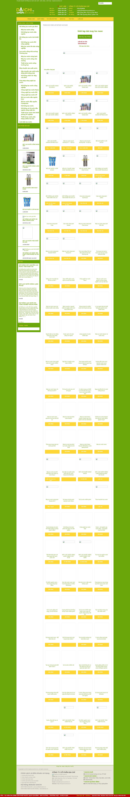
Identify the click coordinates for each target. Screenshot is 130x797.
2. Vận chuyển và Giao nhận (28, 777)
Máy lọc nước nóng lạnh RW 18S (101, 224)
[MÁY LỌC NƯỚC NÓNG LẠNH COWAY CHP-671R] (69, 547)
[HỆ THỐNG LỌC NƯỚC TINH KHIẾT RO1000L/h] (102, 161)
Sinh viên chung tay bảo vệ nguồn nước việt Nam (52, 748)
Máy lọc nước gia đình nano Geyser (68, 417)
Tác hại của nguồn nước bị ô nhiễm (101, 555)
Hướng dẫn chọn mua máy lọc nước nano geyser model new (101, 363)
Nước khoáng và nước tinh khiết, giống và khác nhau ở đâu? (52, 528)
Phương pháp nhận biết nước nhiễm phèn (52, 693)
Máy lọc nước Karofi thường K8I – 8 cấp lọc (85, 141)
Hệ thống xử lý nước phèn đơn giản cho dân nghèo (69, 528)
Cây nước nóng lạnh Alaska (68, 224)
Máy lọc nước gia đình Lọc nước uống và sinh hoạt (69, 446)
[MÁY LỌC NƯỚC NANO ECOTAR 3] (52, 78)
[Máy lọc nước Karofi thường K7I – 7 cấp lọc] (69, 133)
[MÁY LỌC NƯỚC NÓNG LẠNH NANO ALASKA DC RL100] (102, 464)
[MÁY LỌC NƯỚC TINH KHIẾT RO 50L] (102, 712)
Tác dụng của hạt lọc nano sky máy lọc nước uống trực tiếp (101, 253)
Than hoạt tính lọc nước (101, 499)
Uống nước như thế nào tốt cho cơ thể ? (52, 279)
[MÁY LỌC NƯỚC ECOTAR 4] (69, 78)
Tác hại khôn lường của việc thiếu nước (101, 610)
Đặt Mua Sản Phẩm (85, 36)
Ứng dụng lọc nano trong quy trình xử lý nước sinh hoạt (101, 584)
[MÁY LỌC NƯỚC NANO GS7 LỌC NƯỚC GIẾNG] (52, 105)
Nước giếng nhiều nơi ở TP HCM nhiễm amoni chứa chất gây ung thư (101, 666)
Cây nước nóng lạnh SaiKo (101, 196)
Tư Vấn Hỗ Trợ (52, 19)
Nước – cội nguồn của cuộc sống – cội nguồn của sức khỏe (101, 528)
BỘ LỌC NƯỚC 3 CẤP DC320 (52, 169)
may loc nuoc (60, 766)
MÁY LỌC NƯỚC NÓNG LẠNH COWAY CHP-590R (85, 556)
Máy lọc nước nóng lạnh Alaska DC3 (52, 500)
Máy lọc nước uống (27, 29)
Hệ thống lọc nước (27, 106)
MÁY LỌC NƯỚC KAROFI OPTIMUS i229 (101, 114)
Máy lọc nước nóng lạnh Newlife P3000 (52, 252)
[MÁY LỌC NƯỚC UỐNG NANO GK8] (85, 105)
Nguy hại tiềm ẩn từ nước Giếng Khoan (101, 390)
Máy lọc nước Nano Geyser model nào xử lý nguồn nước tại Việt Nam (85, 418)
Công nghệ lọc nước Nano (30, 90)
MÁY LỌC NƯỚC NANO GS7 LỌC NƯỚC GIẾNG (52, 114)
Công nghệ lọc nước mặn (85, 527)
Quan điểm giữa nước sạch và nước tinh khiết (69, 279)
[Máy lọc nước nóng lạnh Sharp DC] (69, 243)
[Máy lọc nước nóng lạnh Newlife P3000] (52, 243)
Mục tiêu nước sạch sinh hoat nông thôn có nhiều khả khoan (68, 584)
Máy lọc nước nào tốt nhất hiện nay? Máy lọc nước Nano (52, 473)
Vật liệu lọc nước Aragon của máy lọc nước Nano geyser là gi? (101, 418)
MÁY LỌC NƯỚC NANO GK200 (85, 472)
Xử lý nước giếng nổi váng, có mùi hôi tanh (52, 610)
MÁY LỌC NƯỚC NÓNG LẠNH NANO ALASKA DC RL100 (101, 473)
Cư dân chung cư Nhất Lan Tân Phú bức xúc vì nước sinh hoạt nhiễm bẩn (85, 391)
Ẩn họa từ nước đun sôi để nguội (68, 390)
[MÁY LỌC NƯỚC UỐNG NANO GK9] (85, 78)
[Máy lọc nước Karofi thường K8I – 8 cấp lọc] (85, 133)
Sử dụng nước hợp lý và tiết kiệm (101, 693)
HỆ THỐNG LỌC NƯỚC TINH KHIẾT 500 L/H (52, 196)
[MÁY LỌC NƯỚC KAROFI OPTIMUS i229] (102, 105)
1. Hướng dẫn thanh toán (27, 775)
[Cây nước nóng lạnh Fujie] (52, 216)
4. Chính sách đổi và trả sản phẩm (29, 780)
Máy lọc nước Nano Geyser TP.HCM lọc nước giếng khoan (85, 446)
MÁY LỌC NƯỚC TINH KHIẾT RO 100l (69, 748)
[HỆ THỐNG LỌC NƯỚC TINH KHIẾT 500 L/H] (52, 188)
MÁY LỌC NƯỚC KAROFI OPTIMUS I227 (52, 141)
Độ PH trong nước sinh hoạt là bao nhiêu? (69, 638)
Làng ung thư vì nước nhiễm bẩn (85, 334)
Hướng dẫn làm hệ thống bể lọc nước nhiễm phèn (68, 610)
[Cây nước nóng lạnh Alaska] (69, 216)
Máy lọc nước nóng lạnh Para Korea (85, 224)
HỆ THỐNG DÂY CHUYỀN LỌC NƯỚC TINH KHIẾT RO (28, 265)
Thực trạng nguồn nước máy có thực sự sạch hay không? (85, 363)
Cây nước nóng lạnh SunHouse (85, 196)
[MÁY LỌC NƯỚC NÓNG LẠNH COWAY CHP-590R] (85, 547)
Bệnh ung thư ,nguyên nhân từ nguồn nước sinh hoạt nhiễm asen (68, 308)
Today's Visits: (22, 329)
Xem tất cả (20, 322)
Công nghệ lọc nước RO (29, 92)
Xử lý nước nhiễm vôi (68, 665)
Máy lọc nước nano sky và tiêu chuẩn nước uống (52, 307)
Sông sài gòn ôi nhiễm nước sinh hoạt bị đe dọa (85, 307)
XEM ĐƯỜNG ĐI (82, 43)
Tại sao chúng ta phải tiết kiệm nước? (52, 665)
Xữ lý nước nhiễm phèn (85, 499)
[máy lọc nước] (25, 14)
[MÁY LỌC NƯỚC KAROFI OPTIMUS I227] (52, 133)
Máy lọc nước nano (101, 444)
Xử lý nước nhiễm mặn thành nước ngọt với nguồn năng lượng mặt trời (85, 612)
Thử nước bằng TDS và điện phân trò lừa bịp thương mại (85, 253)
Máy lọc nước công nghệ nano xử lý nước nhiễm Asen (52, 363)
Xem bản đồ (80, 795)
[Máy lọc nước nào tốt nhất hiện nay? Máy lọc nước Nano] (52, 462)
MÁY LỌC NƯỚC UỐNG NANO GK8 (85, 114)
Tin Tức (71, 19)
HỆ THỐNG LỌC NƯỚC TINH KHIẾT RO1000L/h (101, 169)
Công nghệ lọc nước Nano (85, 279)
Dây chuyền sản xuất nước (28, 68)
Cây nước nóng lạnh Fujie (52, 224)
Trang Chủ (31, 19)
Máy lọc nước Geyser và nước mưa (101, 334)
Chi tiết (21, 279)
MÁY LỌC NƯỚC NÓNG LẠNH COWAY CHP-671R (68, 556)
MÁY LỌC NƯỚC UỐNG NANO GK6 (68, 114)
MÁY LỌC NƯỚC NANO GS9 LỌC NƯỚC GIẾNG (101, 86)
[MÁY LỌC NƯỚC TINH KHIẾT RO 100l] (69, 740)
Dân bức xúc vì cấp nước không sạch (85, 583)
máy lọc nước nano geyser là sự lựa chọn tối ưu (52, 418)
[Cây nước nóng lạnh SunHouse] (85, 188)
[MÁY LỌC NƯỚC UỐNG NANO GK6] (69, 105)
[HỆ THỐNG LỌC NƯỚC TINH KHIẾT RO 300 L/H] (69, 185)
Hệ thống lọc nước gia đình (28, 26)
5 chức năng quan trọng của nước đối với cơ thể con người (85, 694)
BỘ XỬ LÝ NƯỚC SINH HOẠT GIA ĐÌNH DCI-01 (68, 169)
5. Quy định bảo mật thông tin (28, 782)
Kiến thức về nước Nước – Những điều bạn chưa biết (85, 749)
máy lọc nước (69, 766)
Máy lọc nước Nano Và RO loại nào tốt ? (52, 390)
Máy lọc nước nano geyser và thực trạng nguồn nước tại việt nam (101, 280)
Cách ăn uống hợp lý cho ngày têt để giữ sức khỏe (68, 693)
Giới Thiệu (40, 19)
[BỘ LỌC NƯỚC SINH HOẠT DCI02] (85, 161)
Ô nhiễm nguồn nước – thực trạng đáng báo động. (52, 584)
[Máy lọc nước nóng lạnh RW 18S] (102, 216)
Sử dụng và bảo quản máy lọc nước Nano (68, 500)
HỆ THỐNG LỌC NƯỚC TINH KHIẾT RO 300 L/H (68, 196)
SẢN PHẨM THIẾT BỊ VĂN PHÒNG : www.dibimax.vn (34, 788)
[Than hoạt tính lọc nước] (102, 492)
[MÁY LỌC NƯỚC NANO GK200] (85, 464)
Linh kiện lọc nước (25, 122)
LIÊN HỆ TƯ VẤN (82, 41)
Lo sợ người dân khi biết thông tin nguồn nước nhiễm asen (101, 308)
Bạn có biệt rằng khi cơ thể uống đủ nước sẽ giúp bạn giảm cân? (85, 666)
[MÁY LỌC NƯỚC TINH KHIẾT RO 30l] (69, 712)
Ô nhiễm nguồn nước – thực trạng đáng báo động (85, 722)
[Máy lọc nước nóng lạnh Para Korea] (85, 216)
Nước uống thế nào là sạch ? (52, 721)
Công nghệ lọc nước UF (29, 95)
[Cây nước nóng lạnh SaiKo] (102, 188)
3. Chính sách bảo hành (27, 779)
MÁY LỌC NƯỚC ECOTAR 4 (68, 86)
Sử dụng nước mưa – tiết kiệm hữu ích (52, 638)
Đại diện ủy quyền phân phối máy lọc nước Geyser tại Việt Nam (68, 473)
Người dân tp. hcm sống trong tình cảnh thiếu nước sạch (52, 335)
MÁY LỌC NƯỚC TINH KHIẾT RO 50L (101, 721)
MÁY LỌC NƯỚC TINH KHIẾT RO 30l (69, 721)
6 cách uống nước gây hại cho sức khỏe (101, 638)
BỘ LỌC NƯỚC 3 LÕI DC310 (101, 141)
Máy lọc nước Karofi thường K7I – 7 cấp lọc (68, 141)
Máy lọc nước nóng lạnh (29, 56)
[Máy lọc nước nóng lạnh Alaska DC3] (52, 492)
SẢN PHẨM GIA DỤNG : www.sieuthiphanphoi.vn (33, 787)
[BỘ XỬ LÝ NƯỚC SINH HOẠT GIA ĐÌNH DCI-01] (69, 161)
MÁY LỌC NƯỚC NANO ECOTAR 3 (52, 86)
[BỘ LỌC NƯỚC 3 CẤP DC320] (52, 161)
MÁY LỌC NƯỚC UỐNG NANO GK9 (85, 86)
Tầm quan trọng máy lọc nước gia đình (52, 445)
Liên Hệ (80, 19)
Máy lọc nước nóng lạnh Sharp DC (68, 252)
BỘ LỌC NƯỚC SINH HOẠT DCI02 (85, 169)
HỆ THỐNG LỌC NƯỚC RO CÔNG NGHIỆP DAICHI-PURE (28, 303)
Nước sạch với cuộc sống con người (68, 334)
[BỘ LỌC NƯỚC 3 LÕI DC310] (102, 133)
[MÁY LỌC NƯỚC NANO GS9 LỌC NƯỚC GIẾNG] (102, 78)
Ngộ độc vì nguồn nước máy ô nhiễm (68, 362)
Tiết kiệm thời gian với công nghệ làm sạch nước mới (52, 556)
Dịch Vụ (62, 19)
